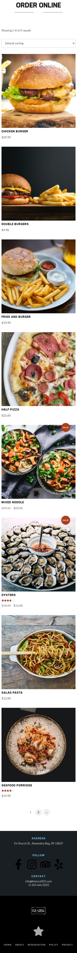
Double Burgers (15, 224)
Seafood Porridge (16, 785)
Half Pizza (10, 409)
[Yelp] (58, 864)
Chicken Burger (14, 131)
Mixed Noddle (12, 502)
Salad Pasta (12, 693)
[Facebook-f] (18, 864)
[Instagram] (32, 864)
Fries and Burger (16, 317)
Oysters (8, 595)
